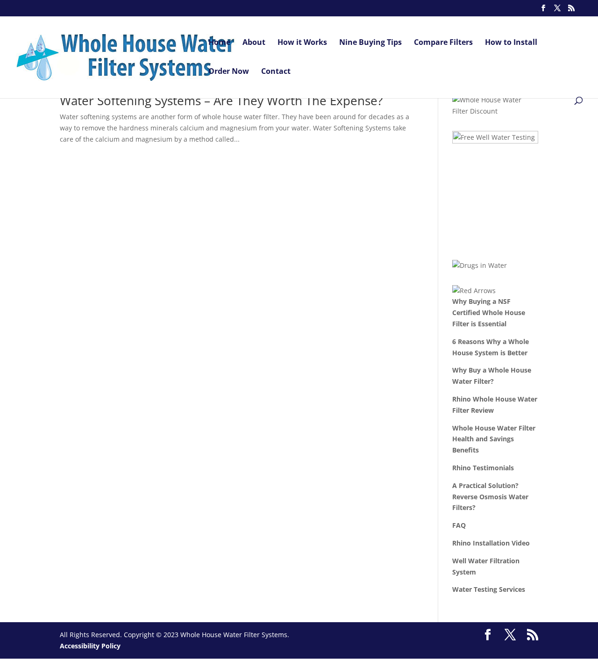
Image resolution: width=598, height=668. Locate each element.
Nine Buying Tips (370, 43)
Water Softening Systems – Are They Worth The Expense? (221, 100)
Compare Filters (443, 43)
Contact (276, 72)
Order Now (228, 72)
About (253, 43)
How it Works (302, 43)
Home (219, 43)
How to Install (511, 43)
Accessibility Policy (90, 645)
